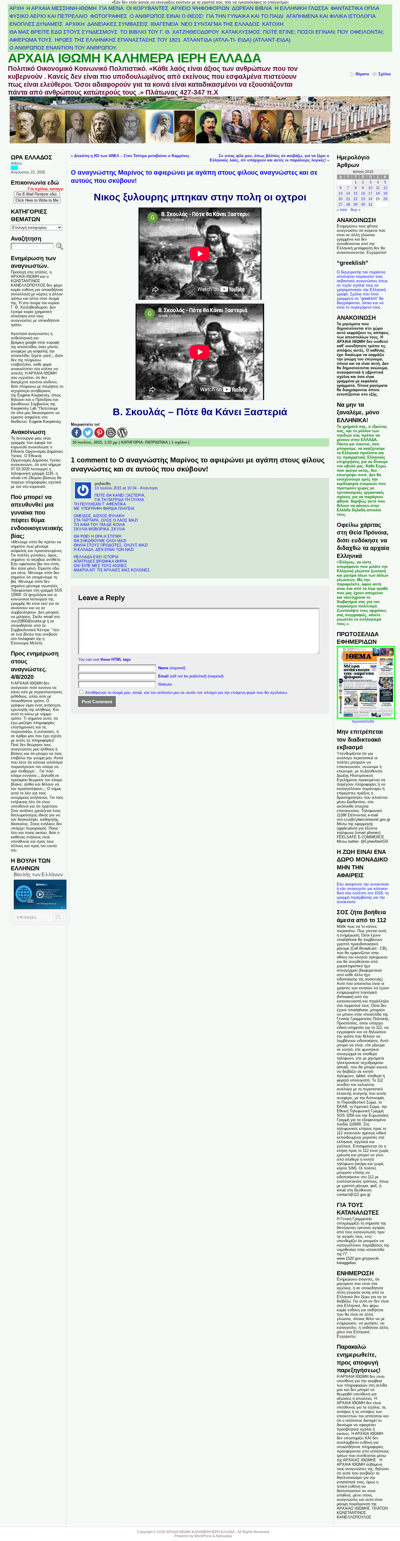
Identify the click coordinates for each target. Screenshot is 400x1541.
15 (355, 193)
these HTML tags (115, 659)
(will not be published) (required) (190, 676)
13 (341, 193)
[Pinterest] (99, 433)
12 (385, 188)
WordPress (203, 1536)
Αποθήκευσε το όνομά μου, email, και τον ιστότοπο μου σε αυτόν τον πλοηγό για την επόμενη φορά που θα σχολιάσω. (186, 692)
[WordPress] (122, 433)
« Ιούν (342, 209)
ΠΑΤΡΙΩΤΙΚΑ (156, 442)
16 (363, 193)
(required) (171, 668)
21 (348, 199)
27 (341, 204)
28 (348, 204)
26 (385, 199)
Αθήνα (16, 163)
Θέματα (362, 74)
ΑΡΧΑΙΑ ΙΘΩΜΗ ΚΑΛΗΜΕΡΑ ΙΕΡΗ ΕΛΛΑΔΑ (134, 58)
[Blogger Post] (111, 433)
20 (341, 199)
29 (355, 204)
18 (378, 193)
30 (363, 204)
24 (370, 199)
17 (370, 193)
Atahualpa (224, 1536)
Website (165, 684)
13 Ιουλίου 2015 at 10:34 (115, 488)
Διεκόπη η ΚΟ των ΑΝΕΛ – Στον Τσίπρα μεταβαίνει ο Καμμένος (131, 156)
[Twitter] (88, 433)
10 (370, 188)
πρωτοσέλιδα (363, 721)
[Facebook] (76, 433)
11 (378, 188)
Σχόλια (384, 74)
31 (370, 204)
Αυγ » (355, 209)
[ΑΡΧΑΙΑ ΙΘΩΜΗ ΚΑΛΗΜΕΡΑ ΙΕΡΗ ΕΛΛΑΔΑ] (200, 123)
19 (385, 193)
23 (363, 199)
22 (355, 199)
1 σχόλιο (179, 442)
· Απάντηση (148, 488)
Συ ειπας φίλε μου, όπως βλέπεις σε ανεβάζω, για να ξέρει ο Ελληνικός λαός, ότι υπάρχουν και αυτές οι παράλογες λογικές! (269, 158)
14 (348, 193)
